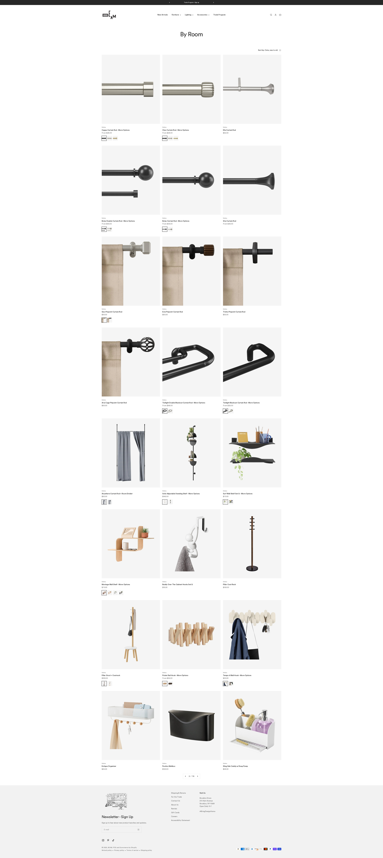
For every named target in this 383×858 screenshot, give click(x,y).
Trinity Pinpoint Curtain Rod (234, 312)
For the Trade (176, 797)
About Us (174, 805)
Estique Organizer (109, 766)
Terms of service (132, 850)
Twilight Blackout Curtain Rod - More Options (241, 403)
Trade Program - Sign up (191, 2)
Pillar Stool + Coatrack (111, 675)
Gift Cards (175, 812)
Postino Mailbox (168, 766)
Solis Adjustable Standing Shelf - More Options (181, 494)
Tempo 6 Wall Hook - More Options (237, 675)
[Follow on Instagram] (103, 840)
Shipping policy (146, 850)
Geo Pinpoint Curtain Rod (112, 312)
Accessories (202, 15)
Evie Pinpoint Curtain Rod (172, 312)
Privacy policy (119, 850)
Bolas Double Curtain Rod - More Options (118, 221)
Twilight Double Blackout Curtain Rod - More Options (183, 403)
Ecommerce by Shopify (128, 847)
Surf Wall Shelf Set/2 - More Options (237, 494)
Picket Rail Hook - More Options (175, 675)
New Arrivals (162, 15)
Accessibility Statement (180, 820)
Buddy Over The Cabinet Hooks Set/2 (177, 584)
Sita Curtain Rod (229, 221)
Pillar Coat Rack (229, 584)
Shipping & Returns (178, 793)
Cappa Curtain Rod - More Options (116, 130)
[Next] (213, 2)
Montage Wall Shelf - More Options (116, 584)
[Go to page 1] (185, 776)
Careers (174, 816)
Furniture (175, 15)
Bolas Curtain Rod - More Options (175, 221)
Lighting (188, 15)
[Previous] (169, 2)
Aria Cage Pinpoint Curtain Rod (114, 403)
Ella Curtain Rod (229, 130)
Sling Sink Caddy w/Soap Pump (235, 766)
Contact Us (175, 801)
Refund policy (107, 850)
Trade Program (219, 15)
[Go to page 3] (197, 776)
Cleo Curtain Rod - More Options (175, 130)
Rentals (174, 809)
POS (114, 847)
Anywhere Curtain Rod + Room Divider (117, 494)
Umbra (104, 127)
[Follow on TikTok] (113, 840)
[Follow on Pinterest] (108, 840)
